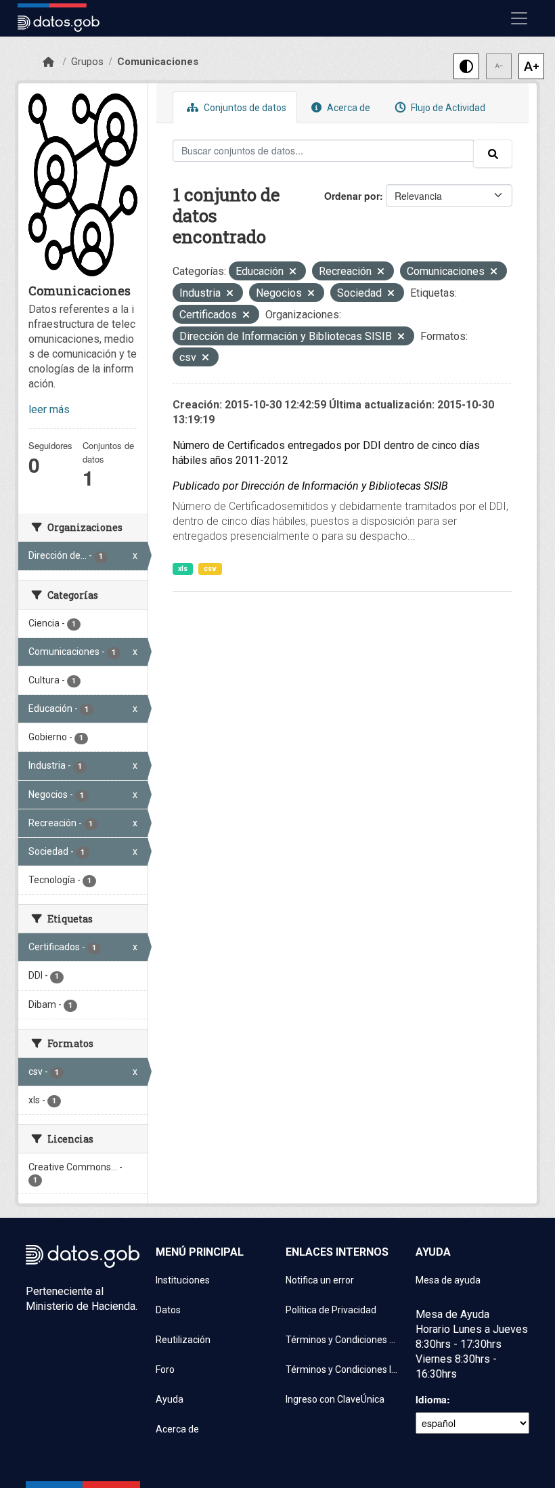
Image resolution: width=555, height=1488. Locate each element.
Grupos (87, 62)
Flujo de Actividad (447, 107)
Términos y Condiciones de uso (342, 1339)
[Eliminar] (292, 272)
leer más (49, 409)
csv (210, 568)
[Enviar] (492, 154)
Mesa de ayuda (448, 1280)
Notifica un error (320, 1280)
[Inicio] (48, 62)
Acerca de (347, 107)
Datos (168, 1309)
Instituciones (183, 1280)
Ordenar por (352, 196)
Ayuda (169, 1399)
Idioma (431, 1399)
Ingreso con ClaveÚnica (335, 1399)
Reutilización (183, 1339)
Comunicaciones (157, 62)
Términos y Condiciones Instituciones (342, 1369)
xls (182, 568)
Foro (165, 1369)
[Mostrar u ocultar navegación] (519, 18)
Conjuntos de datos (244, 107)
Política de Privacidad (331, 1309)
